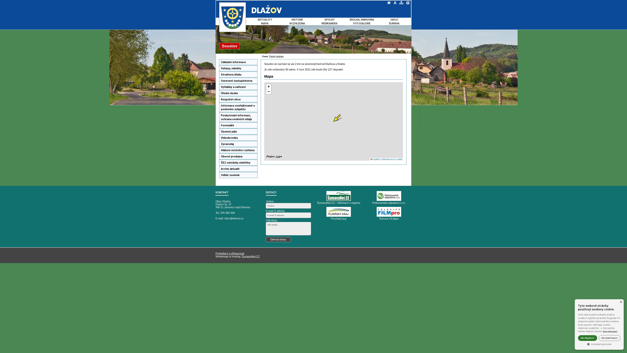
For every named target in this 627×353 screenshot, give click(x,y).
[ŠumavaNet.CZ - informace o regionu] (338, 200)
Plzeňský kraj (338, 218)
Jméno (270, 201)
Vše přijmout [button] (588, 338)
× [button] (621, 302)
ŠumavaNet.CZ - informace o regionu (338, 203)
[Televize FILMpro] (389, 215)
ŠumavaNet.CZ (251, 256)
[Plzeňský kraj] (338, 215)
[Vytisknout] (407, 2)
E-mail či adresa (275, 211)
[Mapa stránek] (400, 2)
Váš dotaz (271, 220)
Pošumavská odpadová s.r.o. (389, 203)
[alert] (599, 324)
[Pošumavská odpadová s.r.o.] (389, 200)
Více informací (610, 331)
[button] (599, 344)
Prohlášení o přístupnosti (230, 253)
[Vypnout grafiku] (394, 2)
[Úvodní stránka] (388, 2)
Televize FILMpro (389, 218)
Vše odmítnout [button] (609, 338)
